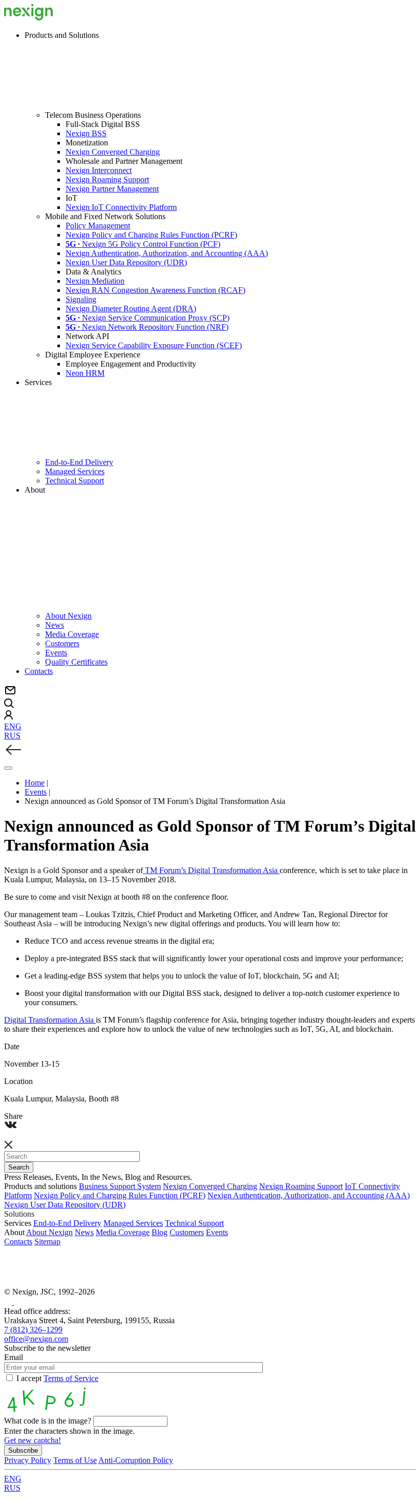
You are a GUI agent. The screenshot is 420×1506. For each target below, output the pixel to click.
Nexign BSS (86, 133)
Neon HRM (85, 373)
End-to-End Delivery (79, 462)
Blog (159, 1232)
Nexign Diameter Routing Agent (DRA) (131, 308)
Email (13, 1357)
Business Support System (120, 1186)
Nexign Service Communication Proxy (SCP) (147, 317)
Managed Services (74, 471)
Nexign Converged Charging (113, 151)
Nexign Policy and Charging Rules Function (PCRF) (151, 234)
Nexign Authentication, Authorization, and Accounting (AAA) (167, 253)
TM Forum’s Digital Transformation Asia (211, 870)
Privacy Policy (27, 1460)
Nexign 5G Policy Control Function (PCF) (143, 244)
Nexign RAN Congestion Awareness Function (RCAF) (155, 290)
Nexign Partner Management (112, 188)
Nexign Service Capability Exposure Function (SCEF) (154, 345)
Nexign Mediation (95, 281)
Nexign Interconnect (99, 170)
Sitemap (47, 1241)
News (54, 625)
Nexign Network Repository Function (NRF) (147, 327)
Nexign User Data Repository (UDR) (126, 262)
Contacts (39, 671)
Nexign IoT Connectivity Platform (121, 207)
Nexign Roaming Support (107, 179)
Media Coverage (72, 634)
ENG (13, 726)
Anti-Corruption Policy (135, 1460)
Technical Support (74, 480)
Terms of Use (75, 1460)
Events (56, 652)
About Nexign (68, 615)
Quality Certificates (76, 661)
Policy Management (98, 225)
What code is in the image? (47, 1420)
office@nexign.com (36, 1338)
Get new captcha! (32, 1440)
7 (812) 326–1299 (33, 1329)
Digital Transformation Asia (50, 1019)
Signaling (81, 299)
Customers (62, 643)
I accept (57, 1378)
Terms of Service (71, 1378)
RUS (12, 735)
